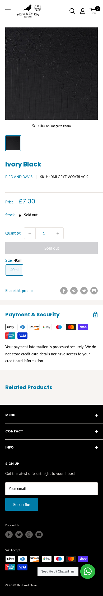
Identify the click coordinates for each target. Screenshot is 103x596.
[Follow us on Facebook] (9, 534)
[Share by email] (94, 290)
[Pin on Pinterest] (74, 290)
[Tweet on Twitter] (84, 290)
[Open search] (72, 11)
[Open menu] (8, 11)
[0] (93, 11)
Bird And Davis (18, 177)
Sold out (51, 248)
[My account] (82, 11)
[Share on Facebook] (64, 290)
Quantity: (13, 233)
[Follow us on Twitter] (19, 534)
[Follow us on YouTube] (39, 534)
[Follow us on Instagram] (29, 534)
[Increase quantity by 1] (57, 233)
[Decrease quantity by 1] (29, 233)
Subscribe (21, 504)
